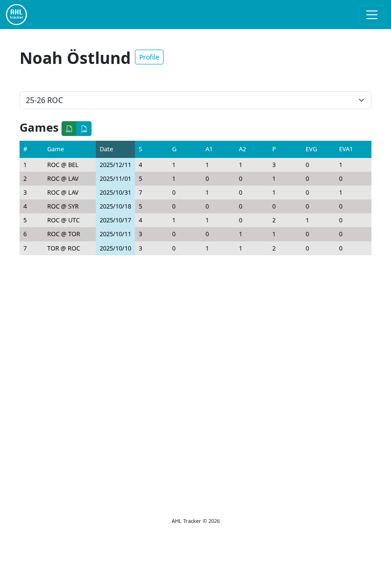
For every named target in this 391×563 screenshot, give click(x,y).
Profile (149, 57)
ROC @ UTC (63, 220)
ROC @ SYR (63, 206)
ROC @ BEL (63, 164)
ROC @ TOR (63, 233)
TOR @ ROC (63, 248)
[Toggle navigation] (372, 14)
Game (55, 149)
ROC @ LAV (63, 178)
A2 (242, 149)
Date (106, 149)
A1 (209, 149)
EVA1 (346, 149)
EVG (311, 149)
